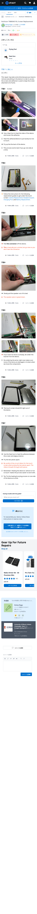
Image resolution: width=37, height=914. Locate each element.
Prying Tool (13, 49)
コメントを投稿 (26, 674)
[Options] (2, 17)
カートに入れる (12, 585)
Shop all (4, 549)
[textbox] (17, 666)
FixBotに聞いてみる (12, 156)
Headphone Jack (28, 198)
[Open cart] (29, 3)
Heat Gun (12, 56)
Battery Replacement (23, 200)
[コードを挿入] (10, 658)
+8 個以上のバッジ (18, 618)
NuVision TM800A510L (25, 16)
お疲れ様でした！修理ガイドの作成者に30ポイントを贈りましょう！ (18, 526)
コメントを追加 (18, 493)
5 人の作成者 (21, 24)
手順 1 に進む (6, 69)
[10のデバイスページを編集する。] (19, 615)
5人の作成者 (15, 600)
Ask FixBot (17, 501)
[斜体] (8, 658)
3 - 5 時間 (6, 34)
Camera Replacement (16, 198)
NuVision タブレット (11, 16)
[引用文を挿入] (16, 658)
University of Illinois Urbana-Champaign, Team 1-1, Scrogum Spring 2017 (22, 626)
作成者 (6, 601)
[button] (25, 3)
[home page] (11, 2)
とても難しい (15, 34)
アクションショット (27, 34)
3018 (4, 30)
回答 (15, 12)
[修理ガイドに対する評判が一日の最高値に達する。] (15, 615)
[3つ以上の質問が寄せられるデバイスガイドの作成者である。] (23, 615)
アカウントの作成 (27, 8)
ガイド (9, 12)
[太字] (5, 658)
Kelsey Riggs (9, 24)
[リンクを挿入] (13, 658)
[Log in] (34, 3)
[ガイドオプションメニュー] (35, 12)
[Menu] (2, 2)
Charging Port (8, 200)
